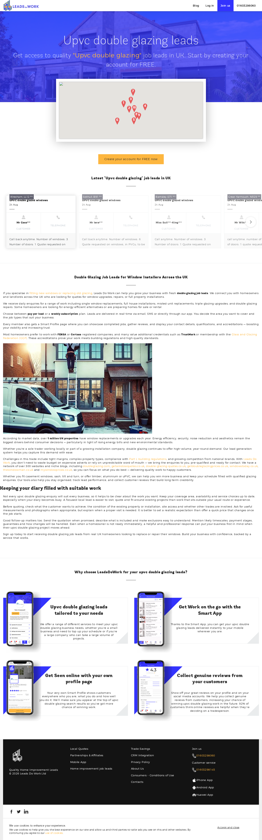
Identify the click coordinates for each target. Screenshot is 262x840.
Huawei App (204, 794)
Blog (196, 5)
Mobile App (78, 762)
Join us (225, 5)
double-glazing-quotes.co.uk (166, 466)
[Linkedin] (26, 811)
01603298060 (246, 5)
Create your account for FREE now (131, 159)
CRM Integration (142, 755)
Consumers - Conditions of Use (152, 775)
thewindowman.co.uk (18, 469)
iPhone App (204, 780)
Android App (205, 787)
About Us (137, 768)
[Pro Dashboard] (21, 5)
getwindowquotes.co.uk (128, 466)
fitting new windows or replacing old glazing (60, 293)
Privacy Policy (140, 762)
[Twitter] (19, 811)
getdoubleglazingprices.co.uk (207, 466)
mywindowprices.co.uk (56, 469)
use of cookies (54, 832)
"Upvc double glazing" (107, 55)
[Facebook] (11, 811)
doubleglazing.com (96, 466)
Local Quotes (79, 748)
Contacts (137, 781)
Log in (210, 5)
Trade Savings (140, 748)
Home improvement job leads (91, 768)
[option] (41, 221)
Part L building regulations (147, 459)
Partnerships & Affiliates (86, 755)
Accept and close (228, 827)
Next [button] (251, 222)
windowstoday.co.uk (244, 466)
